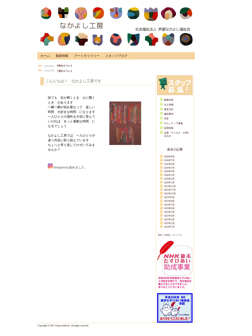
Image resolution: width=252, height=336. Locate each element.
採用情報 (168, 128)
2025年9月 (169, 197)
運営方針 (168, 109)
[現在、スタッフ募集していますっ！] (175, 94)
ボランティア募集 (173, 123)
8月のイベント (65, 65)
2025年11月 (170, 189)
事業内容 (168, 100)
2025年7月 (169, 204)
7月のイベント (65, 71)
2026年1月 (169, 182)
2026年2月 (169, 178)
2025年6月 (169, 208)
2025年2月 (169, 223)
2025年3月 (169, 219)
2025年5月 (169, 212)
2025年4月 (169, 215)
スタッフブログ (116, 55)
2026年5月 (169, 167)
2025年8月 (169, 201)
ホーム (45, 55)
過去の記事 (175, 149)
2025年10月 (170, 193)
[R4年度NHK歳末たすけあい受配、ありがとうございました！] (175, 289)
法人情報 (168, 104)
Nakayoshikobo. (62, 325)
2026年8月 (169, 156)
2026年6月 (169, 164)
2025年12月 (170, 186)
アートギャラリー (86, 55)
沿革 (166, 118)
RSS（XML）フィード (170, 235)
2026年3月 (169, 175)
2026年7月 (169, 160)
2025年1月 (169, 226)
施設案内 (168, 114)
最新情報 (62, 55)
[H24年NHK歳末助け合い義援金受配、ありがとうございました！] (175, 321)
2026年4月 (169, 171)
